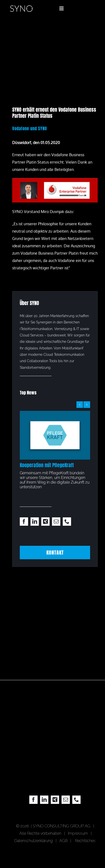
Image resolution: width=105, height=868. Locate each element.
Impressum (79, 833)
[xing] (45, 521)
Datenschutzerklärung (33, 840)
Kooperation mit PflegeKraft (47, 465)
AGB (63, 840)
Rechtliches (85, 840)
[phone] (67, 521)
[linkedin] (35, 521)
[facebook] (24, 521)
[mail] (56, 521)
